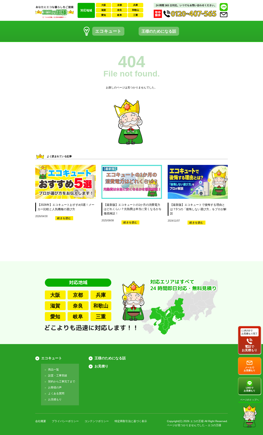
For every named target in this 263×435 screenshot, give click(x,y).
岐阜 (119, 15)
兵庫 (135, 5)
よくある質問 (56, 393)
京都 (119, 5)
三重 (135, 15)
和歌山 (135, 10)
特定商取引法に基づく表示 (131, 421)
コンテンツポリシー (97, 421)
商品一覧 (53, 369)
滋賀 (103, 10)
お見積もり (55, 399)
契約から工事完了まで (61, 381)
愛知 (103, 15)
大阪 (103, 5)
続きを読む (64, 218)
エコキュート (108, 31)
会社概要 (40, 421)
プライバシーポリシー (65, 421)
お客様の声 (55, 387)
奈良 (119, 10)
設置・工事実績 (57, 375)
